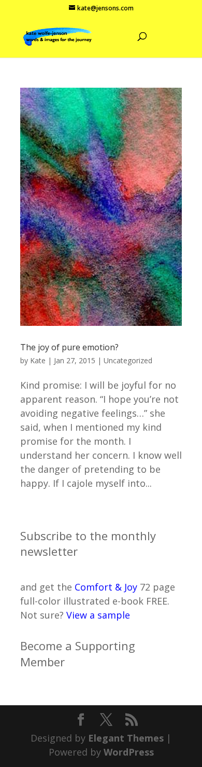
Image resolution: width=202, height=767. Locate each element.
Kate (38, 360)
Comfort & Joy (106, 587)
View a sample (98, 615)
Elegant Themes (126, 738)
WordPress (129, 752)
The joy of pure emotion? (69, 347)
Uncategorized (128, 360)
